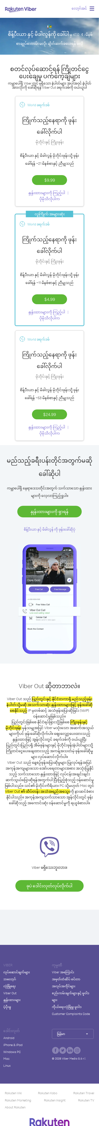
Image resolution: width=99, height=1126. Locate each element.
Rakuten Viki (13, 1093)
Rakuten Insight (55, 1100)
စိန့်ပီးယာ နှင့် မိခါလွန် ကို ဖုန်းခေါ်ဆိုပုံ (49, 529)
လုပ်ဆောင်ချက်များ (16, 972)
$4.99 (49, 299)
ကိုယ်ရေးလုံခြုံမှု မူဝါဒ (66, 1007)
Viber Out (10, 993)
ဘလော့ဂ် (9, 979)
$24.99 (49, 414)
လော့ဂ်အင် (79, 8)
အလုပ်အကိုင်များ (63, 986)
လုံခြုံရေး (9, 986)
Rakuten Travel (83, 1093)
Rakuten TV (86, 1100)
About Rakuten (15, 1107)
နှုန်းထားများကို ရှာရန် (49, 511)
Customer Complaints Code (71, 1014)
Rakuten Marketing (18, 1100)
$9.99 (49, 180)
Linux (7, 1065)
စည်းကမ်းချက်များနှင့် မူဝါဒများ (70, 996)
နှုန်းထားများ (12, 1000)
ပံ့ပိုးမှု (7, 1007)
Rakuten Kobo (47, 1093)
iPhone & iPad (13, 1045)
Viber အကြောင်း (63, 972)
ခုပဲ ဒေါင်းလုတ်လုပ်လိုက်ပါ (49, 885)
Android (8, 1038)
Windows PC (12, 1052)
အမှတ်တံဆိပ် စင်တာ (66, 979)
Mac (6, 1058)
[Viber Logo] (21, 9)
